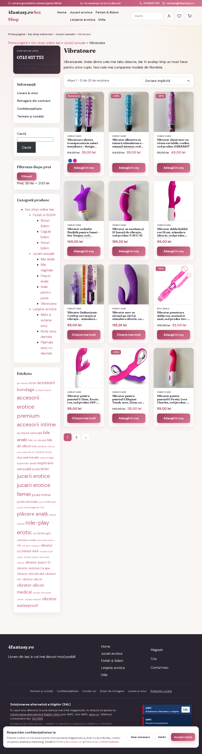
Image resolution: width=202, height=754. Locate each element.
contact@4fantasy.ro (180, 3)
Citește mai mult (84, 335)
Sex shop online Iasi (40, 34)
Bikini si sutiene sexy (46, 320)
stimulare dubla (45, 540)
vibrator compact (31, 545)
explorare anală (26, 463)
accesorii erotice (43, 390)
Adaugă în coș (84, 168)
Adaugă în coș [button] (129, 168)
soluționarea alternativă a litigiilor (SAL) (35, 714)
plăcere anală (32, 514)
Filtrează (27, 176)
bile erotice (39, 446)
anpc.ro (94, 714)
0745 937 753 (30, 57)
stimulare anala (26, 540)
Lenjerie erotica (82, 20)
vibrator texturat (33, 599)
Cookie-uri (89, 691)
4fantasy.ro (24, 16)
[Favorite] (179, 16)
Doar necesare (140, 737)
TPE (19, 545)
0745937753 (151, 3)
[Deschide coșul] (189, 16)
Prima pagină (16, 34)
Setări (162, 737)
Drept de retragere (112, 691)
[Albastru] (70, 160)
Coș (154, 658)
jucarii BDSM (40, 469)
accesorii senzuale (29, 433)
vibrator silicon (32, 579)
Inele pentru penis (46, 292)
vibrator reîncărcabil (30, 574)
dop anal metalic (28, 458)
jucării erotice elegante (28, 507)
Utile (102, 20)
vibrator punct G (37, 562)
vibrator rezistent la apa (33, 568)
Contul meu (159, 667)
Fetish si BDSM (44, 215)
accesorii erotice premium (28, 406)
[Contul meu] (169, 16)
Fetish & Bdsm (107, 12)
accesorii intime (36, 424)
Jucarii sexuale (65, 34)
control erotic (43, 452)
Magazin (157, 650)
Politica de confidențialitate (102, 742)
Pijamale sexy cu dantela (47, 347)
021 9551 (37, 718)
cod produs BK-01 (25, 452)
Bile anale (48, 259)
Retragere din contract (33, 101)
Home (61, 12)
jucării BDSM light (47, 502)
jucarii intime (41, 495)
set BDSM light (42, 533)
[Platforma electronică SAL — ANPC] (167, 710)
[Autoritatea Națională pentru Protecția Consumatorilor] (167, 721)
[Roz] (75, 160)
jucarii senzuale (27, 502)
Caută (21, 133)
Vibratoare (49, 303)
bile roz (51, 446)
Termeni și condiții (30, 116)
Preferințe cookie (161, 691)
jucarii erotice (33, 476)
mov (42, 507)
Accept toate (183, 737)
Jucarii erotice (81, 12)
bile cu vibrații (37, 440)
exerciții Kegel (47, 457)
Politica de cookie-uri (69, 742)
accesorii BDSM (26, 383)
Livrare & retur (27, 93)
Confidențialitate (29, 109)
